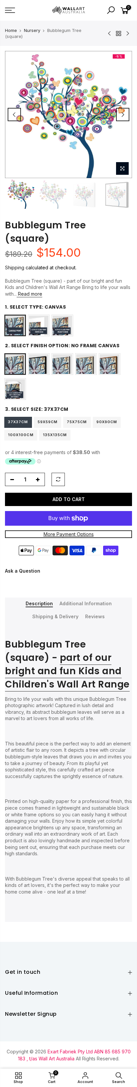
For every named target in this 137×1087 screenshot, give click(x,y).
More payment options (69, 534)
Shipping (14, 267)
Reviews (95, 616)
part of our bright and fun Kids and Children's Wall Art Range (67, 671)
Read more (29, 294)
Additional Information (86, 603)
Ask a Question (22, 571)
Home (11, 30)
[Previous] (14, 114)
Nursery (32, 30)
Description (39, 603)
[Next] (122, 114)
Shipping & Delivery (55, 616)
